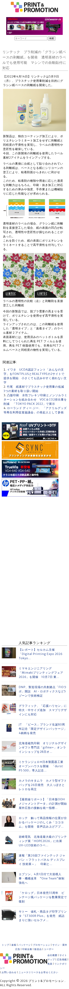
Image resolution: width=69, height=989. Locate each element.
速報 (13, 945)
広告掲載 (62, 959)
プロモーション (41, 945)
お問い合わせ (9, 972)
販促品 (38, 949)
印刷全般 (27, 949)
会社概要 (52, 955)
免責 (49, 963)
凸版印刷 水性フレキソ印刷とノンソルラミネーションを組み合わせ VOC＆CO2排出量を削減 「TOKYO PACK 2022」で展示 (35, 399)
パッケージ (24, 945)
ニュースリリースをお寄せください (38, 972)
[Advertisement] (34, 532)
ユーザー (49, 949)
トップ (5, 945)
